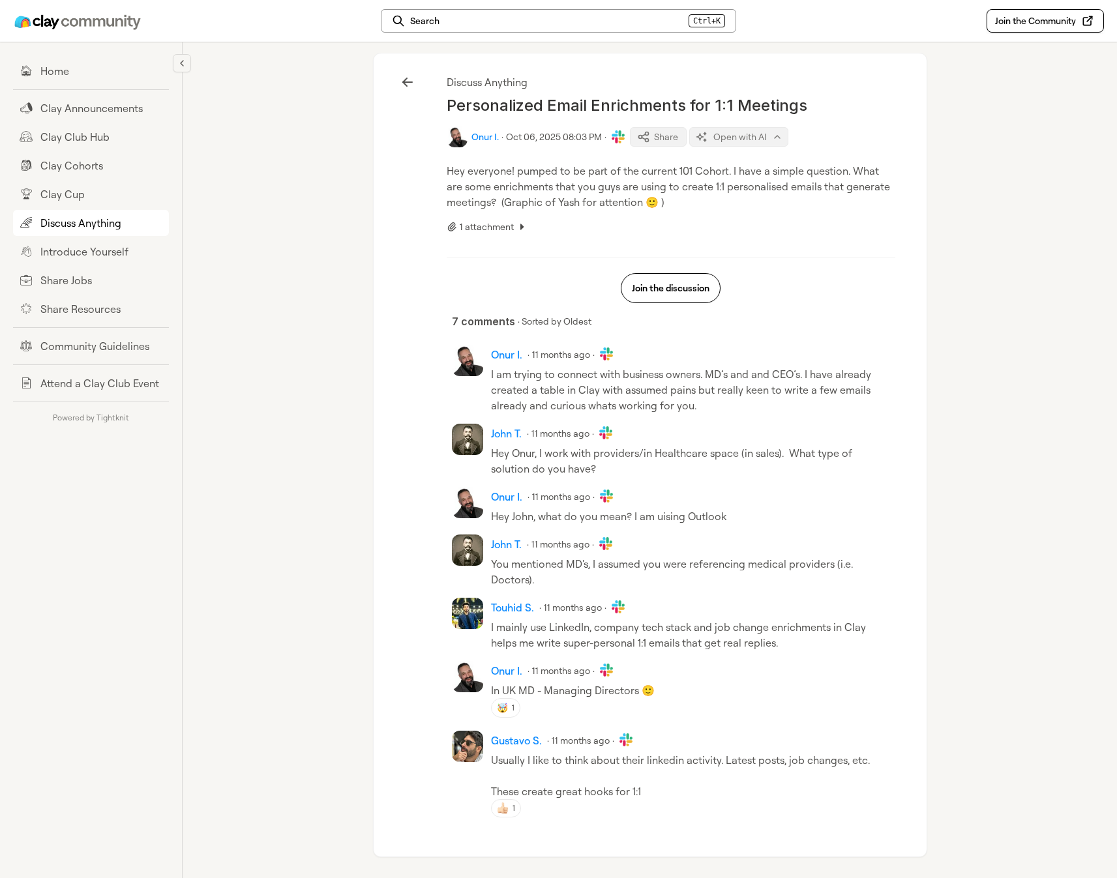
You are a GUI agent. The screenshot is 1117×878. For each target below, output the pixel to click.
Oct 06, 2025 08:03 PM (554, 136)
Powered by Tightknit (91, 417)
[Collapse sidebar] (182, 63)
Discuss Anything (487, 82)
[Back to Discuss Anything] (408, 82)
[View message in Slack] (618, 137)
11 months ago (561, 354)
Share (666, 136)
